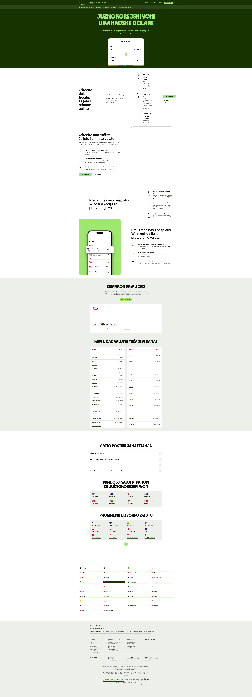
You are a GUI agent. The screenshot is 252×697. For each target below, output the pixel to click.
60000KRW (94, 382)
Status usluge (93, 645)
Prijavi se (161, 2)
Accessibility (92, 650)
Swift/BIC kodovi (130, 643)
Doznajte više (165, 101)
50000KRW (94, 379)
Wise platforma (111, 646)
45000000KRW (95, 386)
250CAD (131, 393)
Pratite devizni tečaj (126, 299)
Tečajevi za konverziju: (95, 625)
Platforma (103, 2)
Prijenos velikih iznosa (113, 643)
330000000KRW (96, 400)
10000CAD (131, 424)
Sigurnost (92, 640)
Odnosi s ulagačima (94, 646)
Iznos (111, 46)
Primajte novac (111, 645)
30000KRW (94, 372)
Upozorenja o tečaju (131, 646)
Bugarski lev (95, 531)
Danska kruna (131, 531)
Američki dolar (96, 525)
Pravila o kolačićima (149, 657)
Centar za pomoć (93, 649)
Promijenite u (113, 57)
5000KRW (94, 361)
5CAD (130, 361)
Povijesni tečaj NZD (103, 632)
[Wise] (83, 2)
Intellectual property (112, 660)
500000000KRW (96, 404)
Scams (128, 660)
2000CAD (131, 412)
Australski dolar (113, 525)
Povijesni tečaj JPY (141, 631)
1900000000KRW (96, 411)
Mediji (91, 642)
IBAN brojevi (129, 645)
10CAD (130, 368)
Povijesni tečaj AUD (106, 631)
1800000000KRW (96, 408)
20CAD (130, 374)
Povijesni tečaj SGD (120, 632)
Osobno (92, 2)
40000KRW (94, 375)
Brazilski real (130, 525)
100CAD (131, 386)
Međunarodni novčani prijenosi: (97, 628)
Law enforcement (148, 660)
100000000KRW (95, 397)
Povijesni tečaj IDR (147, 632)
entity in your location (140, 684)
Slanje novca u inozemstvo (114, 639)
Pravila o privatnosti (131, 657)
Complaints (110, 658)
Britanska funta (149, 525)
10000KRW (94, 364)
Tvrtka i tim (92, 639)
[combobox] (137, 49)
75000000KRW (95, 390)
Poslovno (97, 2)
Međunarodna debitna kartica (114, 642)
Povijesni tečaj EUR (133, 631)
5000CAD (131, 418)
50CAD (130, 380)
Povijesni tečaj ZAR (112, 632)
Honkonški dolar (96, 537)
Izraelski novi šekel (150, 537)
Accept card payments (113, 650)
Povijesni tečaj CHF (138, 632)
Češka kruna (112, 531)
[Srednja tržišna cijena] (130, 41)
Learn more (127, 328)
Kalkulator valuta (130, 640)
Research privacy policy (132, 639)
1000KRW (94, 354)
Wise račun (110, 640)
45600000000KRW (96, 425)
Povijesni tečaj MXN (123, 631)
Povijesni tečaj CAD (150, 631)
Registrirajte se (168, 2)
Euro (146, 531)
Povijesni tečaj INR (94, 632)
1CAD (130, 355)
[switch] (126, 54)
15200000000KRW (96, 418)
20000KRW (94, 368)
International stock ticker (132, 642)
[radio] (95, 324)
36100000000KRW (96, 422)
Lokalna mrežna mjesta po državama (134, 658)
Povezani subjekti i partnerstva (96, 647)
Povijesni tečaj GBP (115, 631)
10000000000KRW (96, 415)
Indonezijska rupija (132, 537)
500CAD (131, 399)
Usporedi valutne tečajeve (132, 647)
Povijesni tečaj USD (129, 632)
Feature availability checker (96, 652)
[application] (102, 317)
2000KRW (94, 357)
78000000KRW (95, 393)
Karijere (91, 643)
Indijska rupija (113, 537)
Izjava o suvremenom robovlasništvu (152, 658)
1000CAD (131, 405)
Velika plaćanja (111, 649)
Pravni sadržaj (111, 657)
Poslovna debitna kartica (113, 647)
